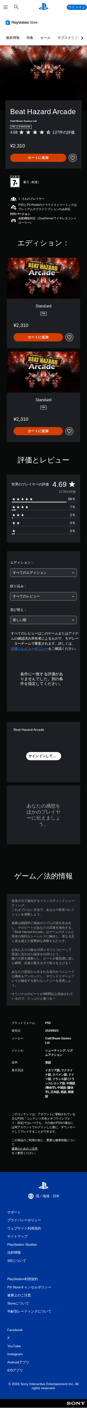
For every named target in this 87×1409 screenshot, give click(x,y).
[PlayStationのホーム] (43, 7)
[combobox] (43, 572)
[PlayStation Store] (22, 22)
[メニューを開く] (5, 7)
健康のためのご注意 (25, 1148)
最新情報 (13, 37)
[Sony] (76, 1407)
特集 (30, 37)
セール (45, 37)
